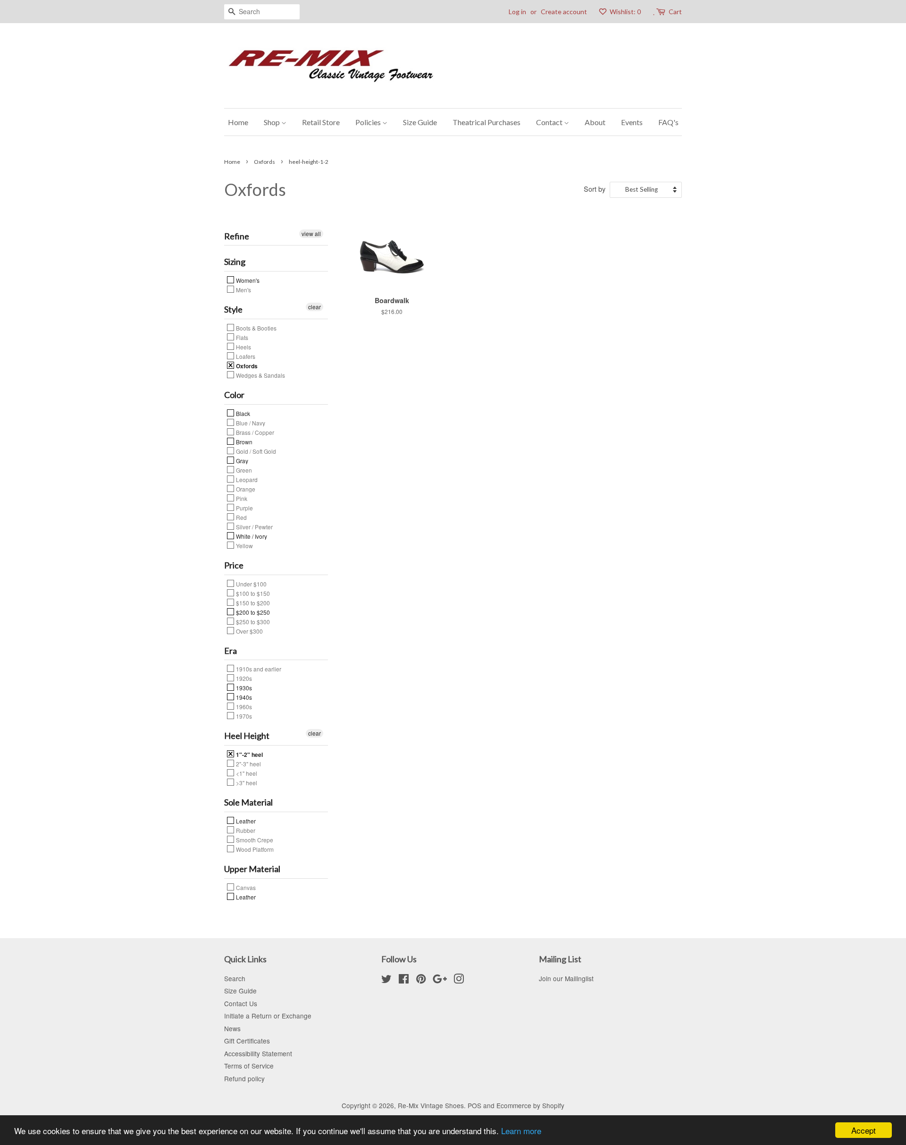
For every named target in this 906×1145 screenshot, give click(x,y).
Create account (564, 12)
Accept (863, 1130)
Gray (241, 460)
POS (474, 1105)
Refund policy (244, 1078)
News (232, 1028)
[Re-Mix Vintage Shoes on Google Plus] (440, 980)
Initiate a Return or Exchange (267, 1015)
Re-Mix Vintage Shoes (431, 1105)
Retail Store (321, 122)
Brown (243, 441)
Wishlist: (624, 12)
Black (242, 413)
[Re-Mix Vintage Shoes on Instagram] (458, 980)
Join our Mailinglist (566, 978)
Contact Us (240, 1003)
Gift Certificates (247, 1040)
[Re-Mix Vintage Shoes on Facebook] (403, 980)
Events (632, 122)
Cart (675, 12)
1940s (243, 697)
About (595, 122)
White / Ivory (251, 536)
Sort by (594, 189)
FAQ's (668, 122)
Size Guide (420, 122)
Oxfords (264, 161)
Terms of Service (249, 1065)
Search (234, 978)
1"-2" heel (249, 754)
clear (314, 307)
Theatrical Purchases (486, 122)
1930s (243, 687)
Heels (243, 346)
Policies (368, 122)
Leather (245, 820)
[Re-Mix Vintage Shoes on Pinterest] (421, 980)
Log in (517, 12)
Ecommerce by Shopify (530, 1105)
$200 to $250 (252, 612)
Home (238, 122)
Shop (272, 122)
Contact (550, 122)
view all (311, 233)
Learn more (521, 1131)
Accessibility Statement (258, 1053)
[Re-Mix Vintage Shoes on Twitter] (386, 980)
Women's (247, 280)
